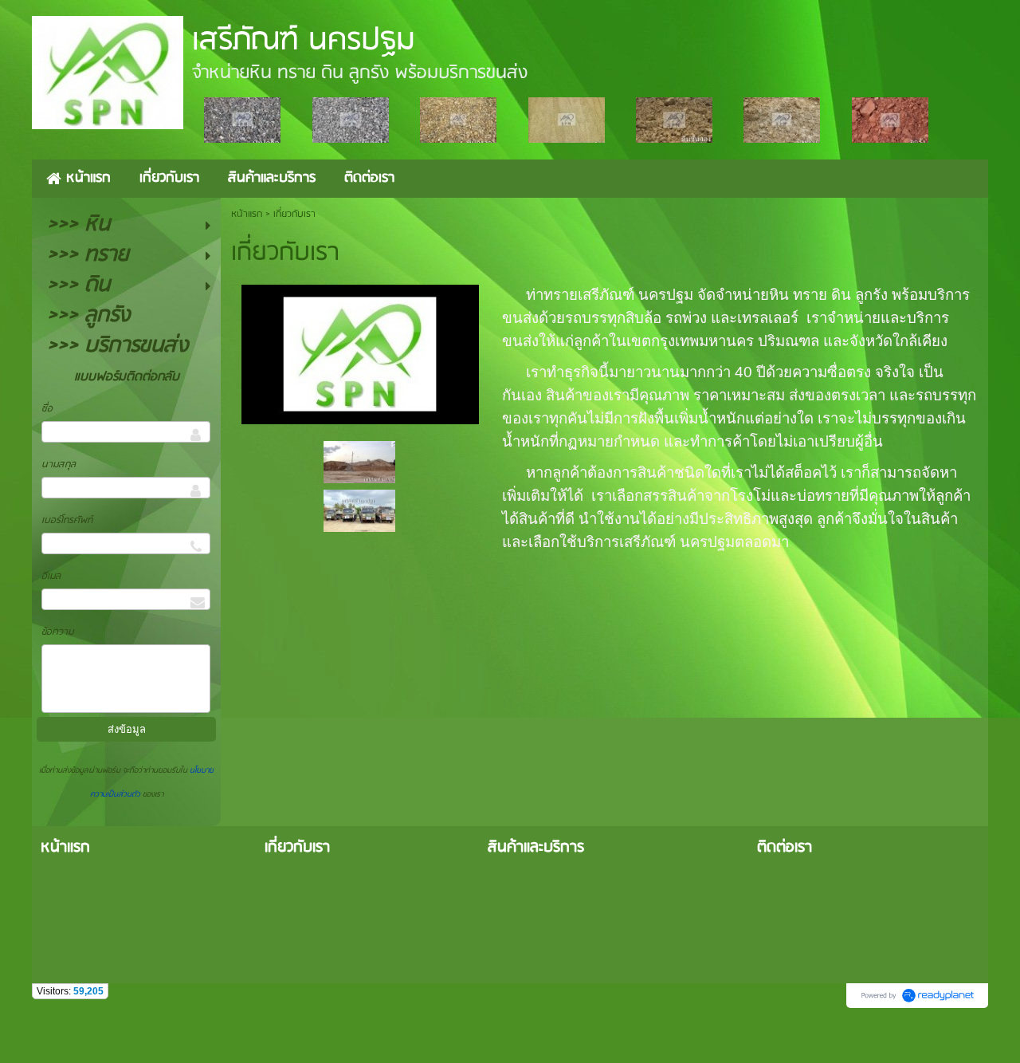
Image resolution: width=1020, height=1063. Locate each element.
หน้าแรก (246, 214)
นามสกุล (58, 464)
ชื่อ (47, 408)
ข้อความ (57, 632)
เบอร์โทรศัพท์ (66, 520)
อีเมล (51, 576)
